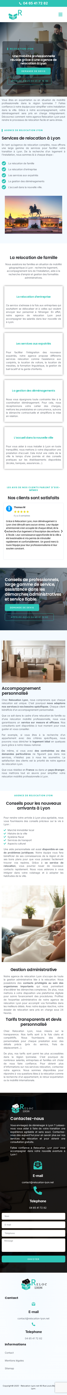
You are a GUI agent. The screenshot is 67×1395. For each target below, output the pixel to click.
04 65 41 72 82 (38, 1207)
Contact (9, 1352)
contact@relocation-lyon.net (38, 1182)
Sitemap (9, 1368)
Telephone (38, 1201)
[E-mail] (38, 1165)
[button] (60, 14)
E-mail (38, 1176)
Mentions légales (14, 1360)
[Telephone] (38, 1190)
